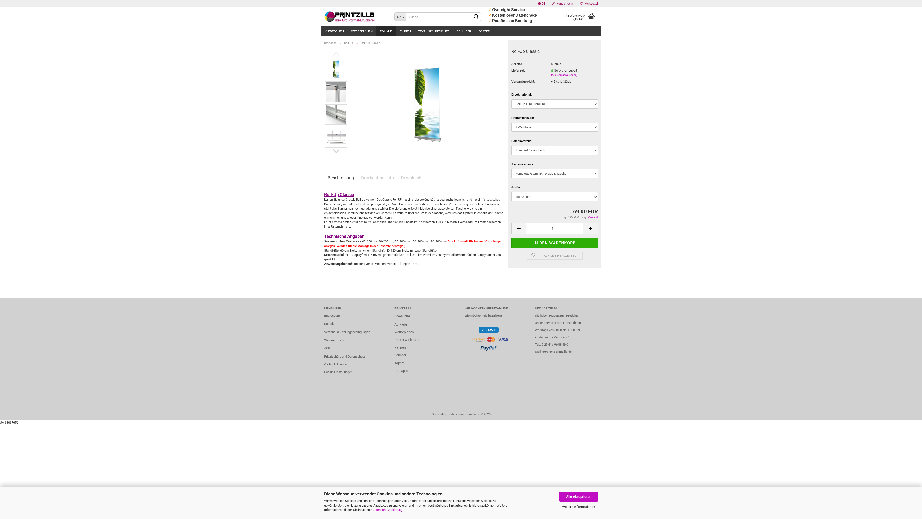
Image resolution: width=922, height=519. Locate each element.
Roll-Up (386, 31)
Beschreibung (341, 177)
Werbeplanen (362, 31)
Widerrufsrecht (334, 340)
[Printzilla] (355, 16)
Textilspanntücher (433, 31)
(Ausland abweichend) (564, 75)
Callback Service (335, 364)
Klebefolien (334, 31)
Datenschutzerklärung (387, 510)
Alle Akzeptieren (578, 497)
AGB (327, 348)
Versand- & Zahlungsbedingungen (347, 332)
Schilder (464, 31)
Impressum (332, 315)
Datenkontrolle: (521, 141)
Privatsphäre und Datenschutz (344, 356)
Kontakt (329, 324)
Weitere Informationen (578, 507)
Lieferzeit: (518, 70)
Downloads (411, 177)
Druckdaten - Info (377, 177)
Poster (484, 31)
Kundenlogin (564, 3)
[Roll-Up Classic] (428, 103)
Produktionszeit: (522, 118)
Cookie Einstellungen (338, 372)
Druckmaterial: (521, 94)
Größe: (516, 187)
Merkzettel (590, 3)
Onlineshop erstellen (446, 414)
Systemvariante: (522, 164)
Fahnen (405, 31)
